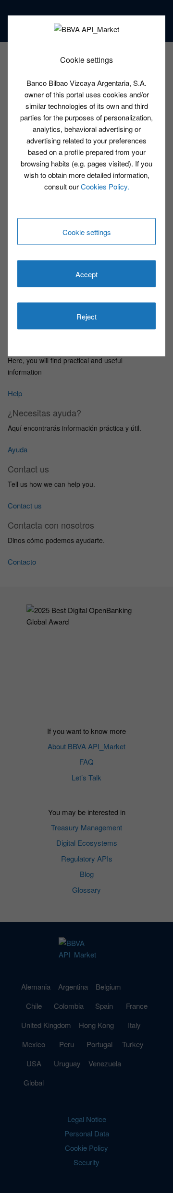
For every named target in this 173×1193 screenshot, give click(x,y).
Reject (86, 316)
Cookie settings (86, 232)
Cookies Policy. (105, 186)
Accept (86, 274)
